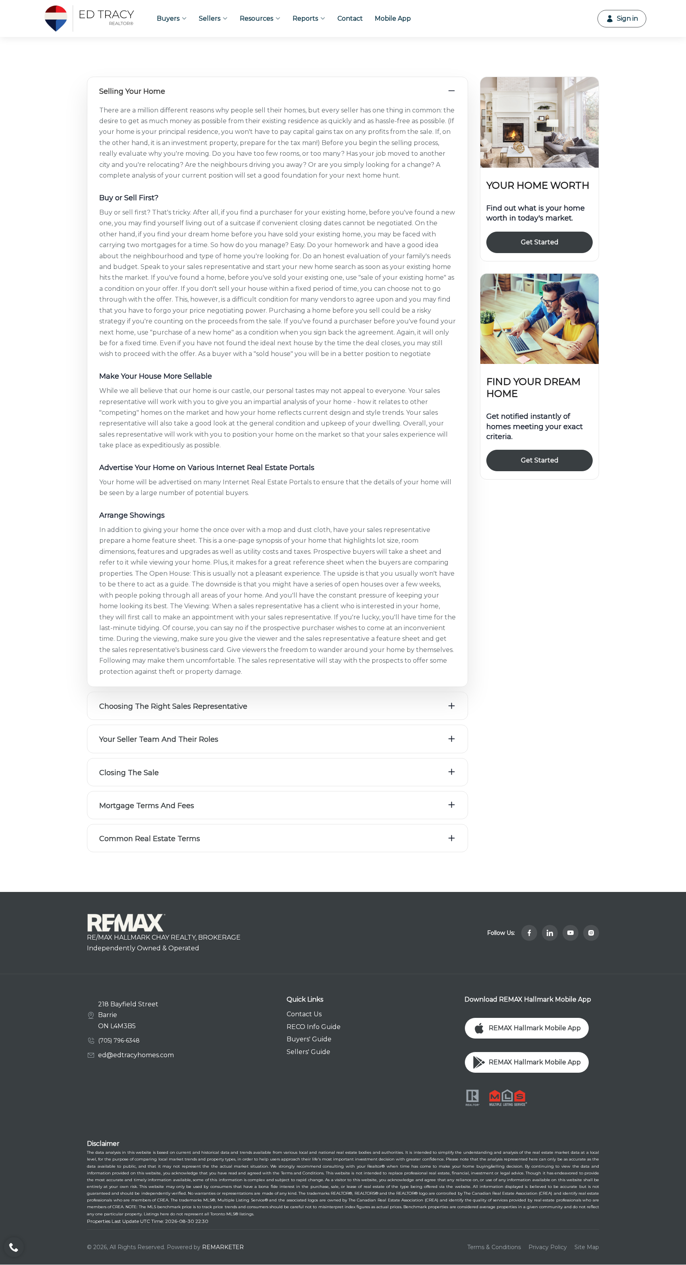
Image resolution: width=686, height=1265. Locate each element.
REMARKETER (223, 1247)
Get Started (540, 242)
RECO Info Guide (314, 1027)
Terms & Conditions (494, 1247)
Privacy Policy (547, 1247)
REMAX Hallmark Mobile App (535, 1028)
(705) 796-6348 (119, 1040)
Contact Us (304, 1014)
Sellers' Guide (308, 1052)
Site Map (586, 1247)
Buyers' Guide (309, 1039)
